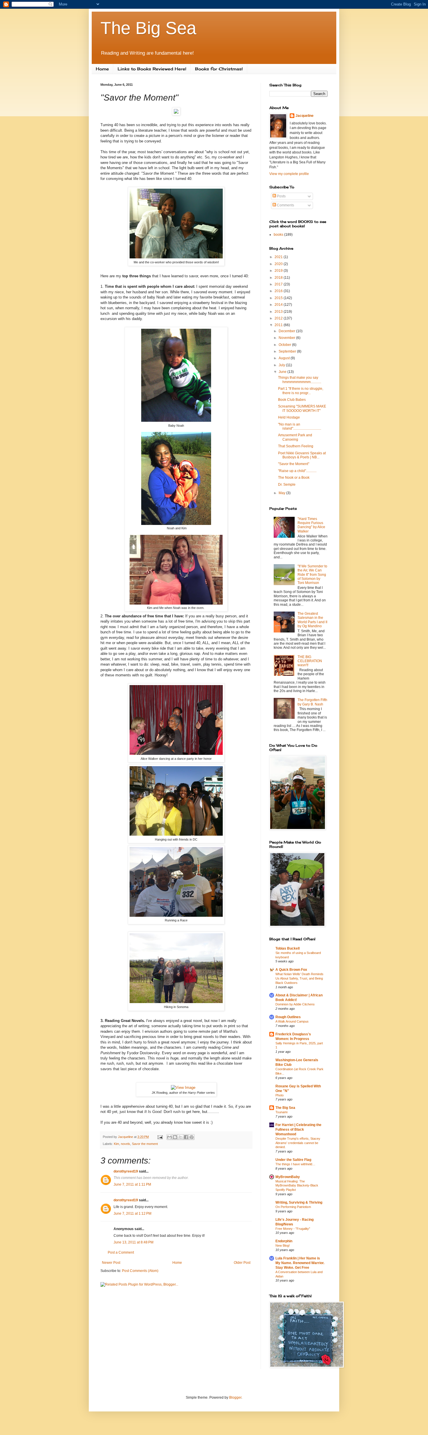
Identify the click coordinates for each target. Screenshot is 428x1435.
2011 (279, 325)
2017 (279, 284)
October (285, 345)
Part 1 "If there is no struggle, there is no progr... (300, 391)
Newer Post (111, 1263)
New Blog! (282, 1245)
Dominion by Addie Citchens (295, 1004)
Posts (281, 196)
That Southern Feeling (295, 446)
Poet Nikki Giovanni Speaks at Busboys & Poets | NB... (302, 455)
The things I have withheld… (295, 1164)
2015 (279, 298)
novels (125, 1144)
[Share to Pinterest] (191, 1137)
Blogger (235, 1397)
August (285, 358)
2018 (279, 278)
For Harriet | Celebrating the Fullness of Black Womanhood (298, 1129)
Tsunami (281, 1112)
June (283, 372)
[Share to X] (180, 1137)
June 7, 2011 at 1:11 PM (132, 1184)
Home (102, 68)
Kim (116, 1144)
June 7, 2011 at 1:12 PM (132, 1213)
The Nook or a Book (293, 478)
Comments (285, 205)
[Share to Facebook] (186, 1137)
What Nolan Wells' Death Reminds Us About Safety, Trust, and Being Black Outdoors (299, 978)
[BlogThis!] (175, 1137)
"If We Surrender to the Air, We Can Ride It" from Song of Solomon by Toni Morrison (312, 574)
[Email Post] (160, 1137)
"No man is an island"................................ (299, 426)
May (282, 493)
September (288, 351)
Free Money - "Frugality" (292, 1228)
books (278, 235)
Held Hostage (289, 417)
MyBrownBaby (287, 1177)
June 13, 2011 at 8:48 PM (133, 1242)
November (287, 338)
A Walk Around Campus (292, 1021)
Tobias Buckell (287, 948)
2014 (279, 305)
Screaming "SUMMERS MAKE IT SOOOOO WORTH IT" (302, 408)
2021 (279, 257)
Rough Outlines (288, 1017)
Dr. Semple (287, 484)
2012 (279, 318)
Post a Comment (121, 1252)
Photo (279, 1095)
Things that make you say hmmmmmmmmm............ (299, 380)
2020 (279, 264)
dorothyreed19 (126, 1171)
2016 (279, 291)
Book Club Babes (292, 400)
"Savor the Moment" (293, 464)
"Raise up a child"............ (297, 471)
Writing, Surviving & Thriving (298, 1202)
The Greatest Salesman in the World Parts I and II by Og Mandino (312, 620)
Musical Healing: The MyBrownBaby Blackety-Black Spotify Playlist (296, 1186)
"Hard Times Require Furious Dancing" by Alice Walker (311, 525)
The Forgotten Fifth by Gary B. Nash (312, 702)
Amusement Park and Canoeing (295, 437)
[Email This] (169, 1137)
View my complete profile (289, 174)
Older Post (242, 1263)
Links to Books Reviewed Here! (152, 68)
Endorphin (283, 1241)
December (287, 331)
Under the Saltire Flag (293, 1160)
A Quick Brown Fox (291, 970)
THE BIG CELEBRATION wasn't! (310, 661)
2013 (279, 312)
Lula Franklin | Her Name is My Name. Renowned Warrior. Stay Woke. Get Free (299, 1263)
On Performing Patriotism (293, 1207)
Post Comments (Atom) (140, 1271)
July (282, 365)
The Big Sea (148, 28)
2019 (279, 271)
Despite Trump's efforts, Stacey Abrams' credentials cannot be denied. (297, 1143)
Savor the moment (145, 1144)
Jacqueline (305, 116)
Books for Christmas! (219, 68)
